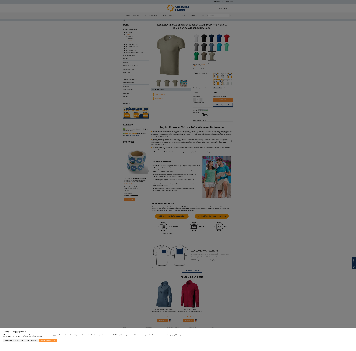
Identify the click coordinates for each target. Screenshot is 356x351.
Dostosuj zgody (32, 340)
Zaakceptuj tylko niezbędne (14, 340)
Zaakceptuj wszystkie (48, 340)
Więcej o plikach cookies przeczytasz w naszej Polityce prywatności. (23, 336)
